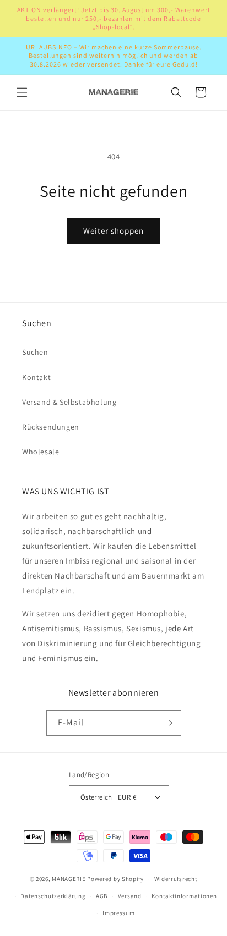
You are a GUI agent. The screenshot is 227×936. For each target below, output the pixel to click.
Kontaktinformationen (184, 896)
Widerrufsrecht (176, 879)
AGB (101, 896)
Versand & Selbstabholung (69, 402)
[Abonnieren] (168, 723)
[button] (22, 92)
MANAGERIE (68, 879)
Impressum (118, 913)
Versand (130, 896)
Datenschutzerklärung (52, 896)
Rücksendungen (50, 427)
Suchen (35, 352)
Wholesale (40, 451)
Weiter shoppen (113, 230)
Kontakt (36, 377)
